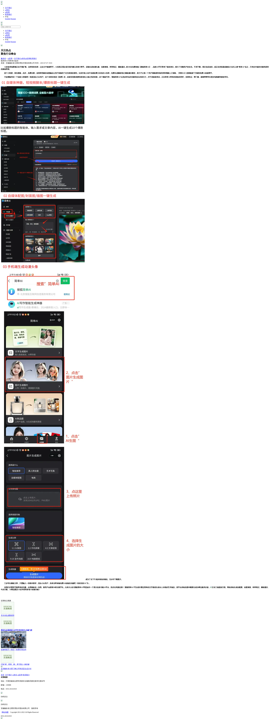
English (7, 19)
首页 (2, 675)
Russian (13, 19)
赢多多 (3, 58)
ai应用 (7, 12)
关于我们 (8, 8)
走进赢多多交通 (16, 669)
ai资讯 (7, 10)
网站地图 (5, 712)
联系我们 (8, 14)
